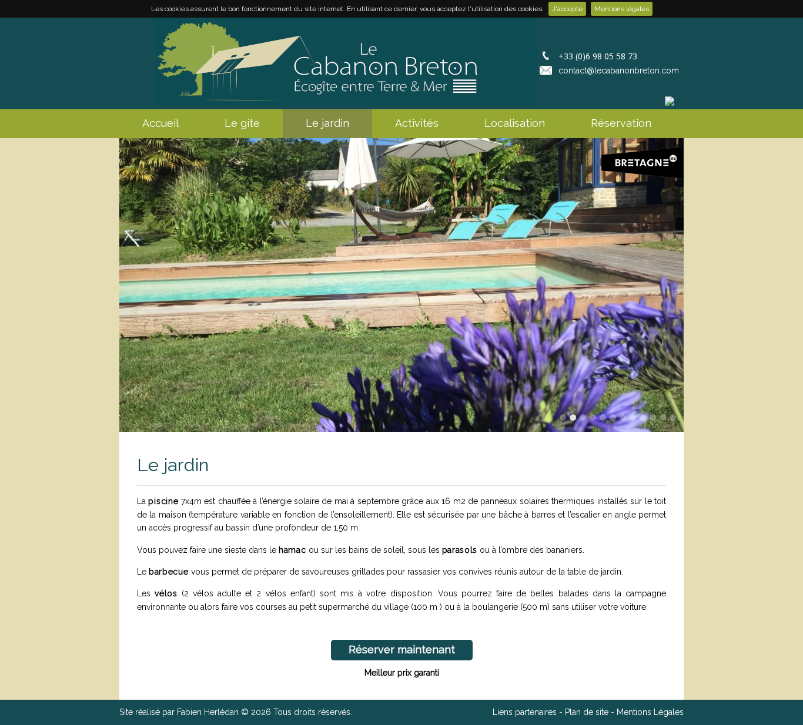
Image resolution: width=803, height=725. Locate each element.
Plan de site (586, 712)
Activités (417, 123)
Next (676, 286)
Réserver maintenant (402, 649)
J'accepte (567, 9)
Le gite (242, 123)
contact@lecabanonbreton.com (618, 70)
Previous (126, 286)
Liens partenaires (525, 712)
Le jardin (327, 123)
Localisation (514, 123)
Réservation (621, 123)
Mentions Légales (650, 712)
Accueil (160, 123)
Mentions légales (621, 9)
